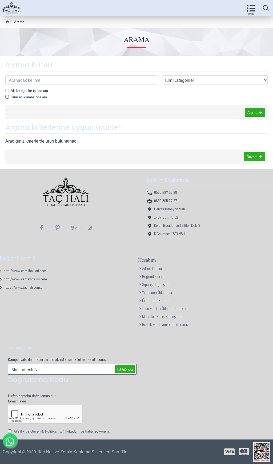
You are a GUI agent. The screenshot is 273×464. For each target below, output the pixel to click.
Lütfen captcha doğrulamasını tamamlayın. (30, 398)
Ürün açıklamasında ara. (29, 96)
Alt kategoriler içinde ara (29, 90)
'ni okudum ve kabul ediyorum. (62, 431)
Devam (252, 156)
